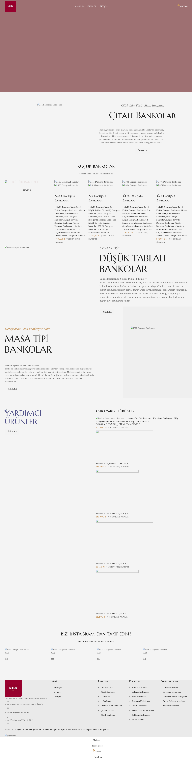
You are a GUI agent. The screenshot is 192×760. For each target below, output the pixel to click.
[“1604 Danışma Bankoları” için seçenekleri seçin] (125, 190)
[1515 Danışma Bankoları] (100, 181)
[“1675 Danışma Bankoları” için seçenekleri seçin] (159, 190)
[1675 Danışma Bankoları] (168, 181)
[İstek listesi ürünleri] (172, 6)
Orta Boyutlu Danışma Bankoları (137, 226)
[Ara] (167, 6)
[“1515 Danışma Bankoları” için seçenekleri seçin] (92, 190)
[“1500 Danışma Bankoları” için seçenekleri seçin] (58, 190)
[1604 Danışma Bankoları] (134, 181)
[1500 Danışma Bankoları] (66, 181)
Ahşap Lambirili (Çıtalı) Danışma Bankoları (69, 213)
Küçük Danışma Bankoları (134, 220)
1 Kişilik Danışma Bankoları (66, 207)
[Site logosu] (10, 6)
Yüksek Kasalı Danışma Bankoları (69, 235)
